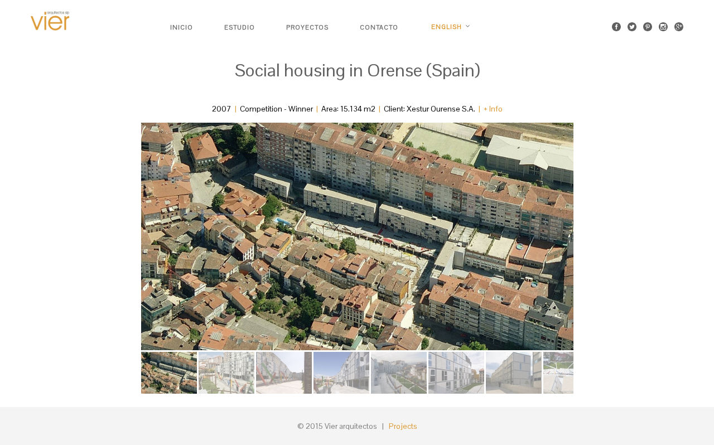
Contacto (379, 27)
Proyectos (307, 27)
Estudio (239, 27)
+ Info (493, 109)
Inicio (181, 27)
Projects (403, 426)
